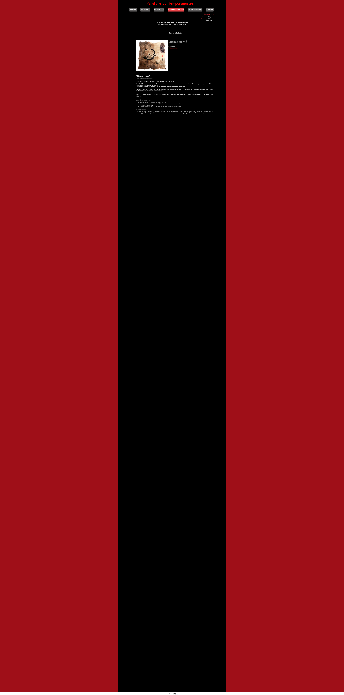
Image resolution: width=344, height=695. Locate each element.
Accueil (133, 10)
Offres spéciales (195, 10)
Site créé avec (169, 694)
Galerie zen (159, 10)
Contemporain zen (176, 10)
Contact (209, 10)
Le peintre (145, 10)
